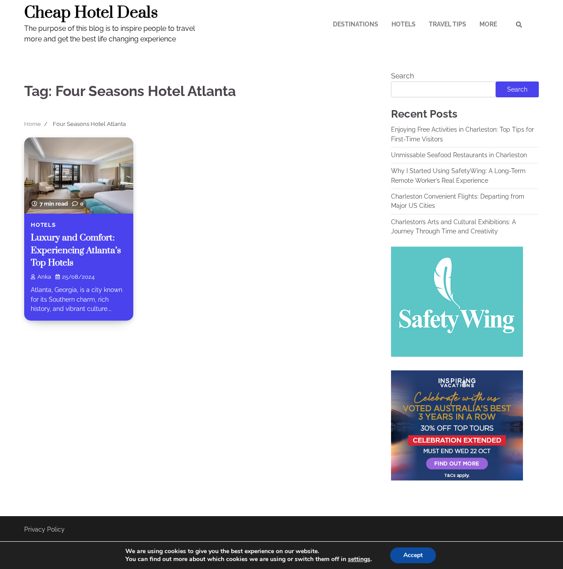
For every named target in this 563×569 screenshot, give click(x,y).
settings (359, 559)
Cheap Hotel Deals (91, 13)
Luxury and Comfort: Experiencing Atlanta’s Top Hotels (76, 250)
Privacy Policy (44, 529)
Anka (44, 276)
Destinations (355, 24)
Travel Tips (447, 24)
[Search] (519, 24)
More (488, 24)
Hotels (403, 24)
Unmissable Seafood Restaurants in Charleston (459, 155)
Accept (413, 555)
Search (402, 76)
